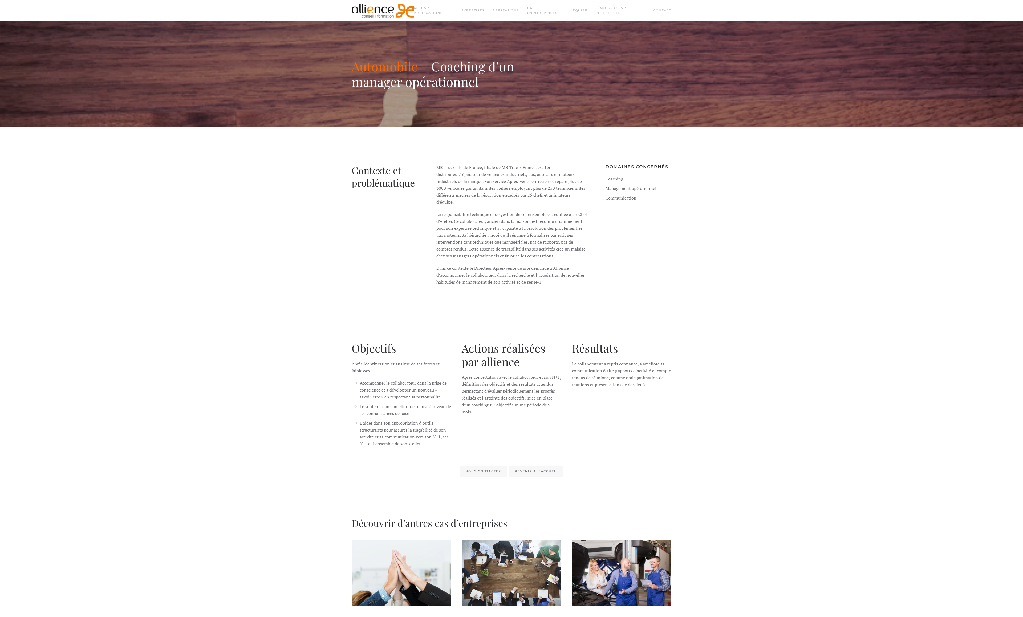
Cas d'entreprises (542, 10)
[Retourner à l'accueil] (383, 10)
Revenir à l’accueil (536, 471)
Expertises (473, 10)
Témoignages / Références (610, 10)
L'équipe (578, 10)
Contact (662, 10)
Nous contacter (483, 471)
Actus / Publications (428, 10)
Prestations (506, 10)
